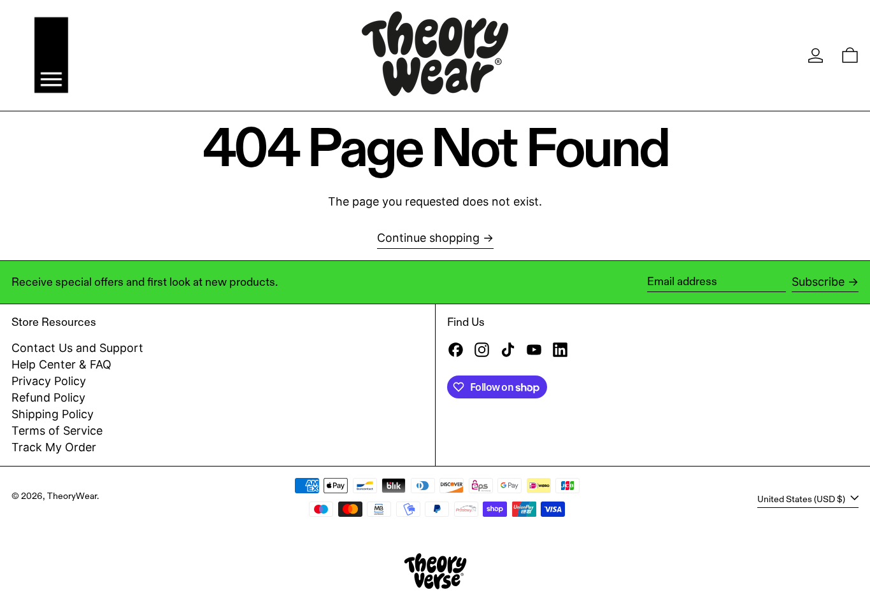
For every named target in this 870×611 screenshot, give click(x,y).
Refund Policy (48, 397)
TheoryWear (72, 495)
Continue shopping (428, 237)
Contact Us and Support (77, 348)
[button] (850, 55)
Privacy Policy (48, 381)
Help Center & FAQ (61, 364)
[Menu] (51, 55)
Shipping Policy (52, 414)
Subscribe (818, 281)
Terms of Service (57, 430)
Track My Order (53, 447)
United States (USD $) (802, 498)
